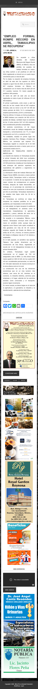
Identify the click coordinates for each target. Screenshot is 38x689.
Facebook (7, 380)
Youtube (15, 380)
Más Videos (9, 590)
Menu (20, 2)
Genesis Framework (27, 684)
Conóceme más (11, 373)
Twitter (23, 380)
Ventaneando (19, 13)
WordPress (17, 686)
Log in (22, 686)
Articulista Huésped (24, 313)
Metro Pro (17, 684)
